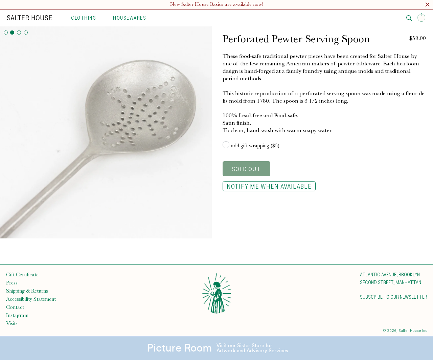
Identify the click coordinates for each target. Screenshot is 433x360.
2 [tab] (12, 32)
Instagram (17, 315)
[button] (427, 5)
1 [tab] (6, 32)
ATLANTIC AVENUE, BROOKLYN (390, 274)
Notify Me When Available (269, 186)
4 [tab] (26, 32)
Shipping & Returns (27, 291)
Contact (15, 307)
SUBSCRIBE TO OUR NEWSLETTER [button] (393, 297)
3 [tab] (19, 32)
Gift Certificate (22, 275)
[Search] (409, 18)
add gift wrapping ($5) (255, 146)
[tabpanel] (106, 132)
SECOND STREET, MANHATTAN (390, 282)
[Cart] (421, 18)
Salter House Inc (412, 330)
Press (12, 283)
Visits (12, 323)
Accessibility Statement (31, 299)
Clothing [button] (83, 18)
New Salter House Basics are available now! (216, 4)
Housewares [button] (129, 18)
